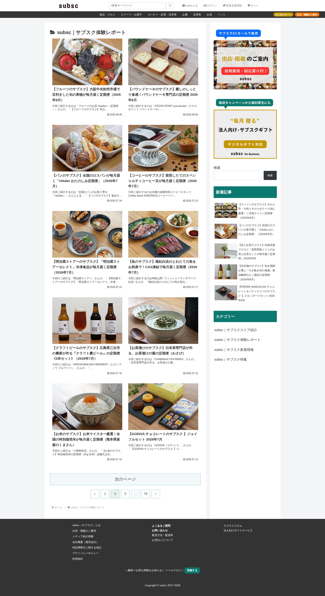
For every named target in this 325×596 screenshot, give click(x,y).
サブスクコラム (233, 525)
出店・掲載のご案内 (84, 530)
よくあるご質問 (161, 525)
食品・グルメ (107, 14)
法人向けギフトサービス (238, 530)
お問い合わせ (160, 530)
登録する (192, 570)
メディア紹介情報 (82, 536)
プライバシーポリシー (85, 553)
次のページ (125, 479)
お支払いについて (162, 539)
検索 (217, 168)
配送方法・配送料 (162, 535)
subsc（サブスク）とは (86, 525)
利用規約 (77, 558)
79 (145, 493)
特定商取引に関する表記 (86, 547)
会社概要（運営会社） (85, 542)
